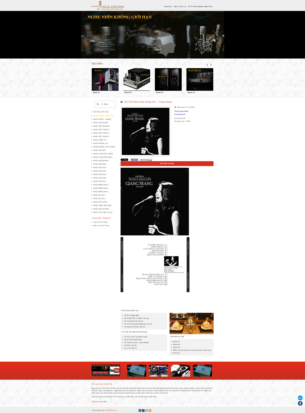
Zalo (105, 402)
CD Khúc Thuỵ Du (130, 345)
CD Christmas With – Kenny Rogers (136, 342)
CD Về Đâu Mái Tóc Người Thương (136, 318)
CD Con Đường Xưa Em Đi (133, 321)
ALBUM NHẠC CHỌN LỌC (103, 116)
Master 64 (159, 92)
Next (211, 64)
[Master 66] (136, 79)
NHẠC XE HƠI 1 (99, 198)
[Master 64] (168, 79)
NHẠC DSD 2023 (99, 167)
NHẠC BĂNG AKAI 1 (101, 192)
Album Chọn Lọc (180, 6)
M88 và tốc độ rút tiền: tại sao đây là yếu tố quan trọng (192, 350)
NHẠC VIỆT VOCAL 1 (101, 136)
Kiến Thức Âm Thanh (101, 225)
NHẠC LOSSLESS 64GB (102, 157)
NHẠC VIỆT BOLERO (101, 126)
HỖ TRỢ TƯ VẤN (167, 164)
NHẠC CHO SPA (99, 150)
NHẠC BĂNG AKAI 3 (101, 185)
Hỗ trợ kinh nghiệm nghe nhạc (200, 6)
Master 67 (96, 92)
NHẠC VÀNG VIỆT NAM (102, 205)
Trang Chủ (168, 6)
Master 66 (128, 92)
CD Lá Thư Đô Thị (130, 348)
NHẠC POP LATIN (100, 202)
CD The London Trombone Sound (135, 337)
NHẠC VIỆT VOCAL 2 (101, 133)
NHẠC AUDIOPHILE (100, 161)
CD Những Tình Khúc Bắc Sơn (135, 327)
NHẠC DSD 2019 (99, 174)
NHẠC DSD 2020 (99, 171)
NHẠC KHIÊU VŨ (99, 140)
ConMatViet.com (111, 410)
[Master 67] (105, 79)
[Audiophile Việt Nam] (108, 5)
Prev (207, 64)
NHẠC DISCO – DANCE (102, 119)
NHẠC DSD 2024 (99, 164)
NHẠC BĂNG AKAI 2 (101, 188)
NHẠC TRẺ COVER (100, 123)
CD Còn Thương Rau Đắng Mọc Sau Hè (138, 324)
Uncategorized (179, 114)
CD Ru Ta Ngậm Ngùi (131, 315)
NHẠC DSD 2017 (99, 181)
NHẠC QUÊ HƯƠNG (101, 209)
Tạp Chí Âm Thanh (100, 222)
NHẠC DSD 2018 (99, 178)
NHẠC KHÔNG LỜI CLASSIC (104, 147)
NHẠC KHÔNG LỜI (100, 143)
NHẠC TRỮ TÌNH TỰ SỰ (102, 212)
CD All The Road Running (133, 340)
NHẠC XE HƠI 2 (99, 195)
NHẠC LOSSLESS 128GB (103, 154)
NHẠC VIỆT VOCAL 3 (101, 129)
